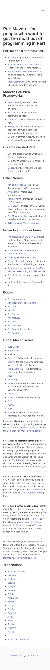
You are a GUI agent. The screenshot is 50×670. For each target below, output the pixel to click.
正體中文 (11, 624)
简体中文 (11, 628)
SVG (9, 412)
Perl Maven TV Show (17, 216)
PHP (9, 401)
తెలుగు (10, 620)
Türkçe (10, 605)
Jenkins (11, 383)
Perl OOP (12, 306)
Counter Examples (16, 261)
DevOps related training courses (19, 557)
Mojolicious (13, 102)
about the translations (18, 639)
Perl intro (12, 321)
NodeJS (11, 397)
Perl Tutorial (13, 57)
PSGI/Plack (13, 126)
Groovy (11, 362)
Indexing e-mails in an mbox (21, 257)
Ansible (11, 354)
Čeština (11, 609)
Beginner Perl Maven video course (24, 64)
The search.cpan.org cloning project (25, 236)
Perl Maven (16, 655)
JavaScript (12, 379)
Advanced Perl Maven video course (25, 71)
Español (11, 582)
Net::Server (13, 198)
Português (12, 598)
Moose (10, 167)
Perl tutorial (30, 427)
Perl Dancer (13, 112)
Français (11, 586)
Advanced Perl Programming (21, 302)
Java (9, 375)
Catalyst (11, 119)
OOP (9, 153)
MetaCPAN (12, 205)
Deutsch (11, 575)
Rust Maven (13, 346)
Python (11, 405)
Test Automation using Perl (21, 81)
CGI (9, 136)
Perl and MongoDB (16, 184)
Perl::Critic (12, 275)
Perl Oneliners (14, 325)
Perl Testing (13, 333)
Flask (10, 358)
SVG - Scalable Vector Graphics (23, 223)
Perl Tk (11, 310)
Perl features (13, 317)
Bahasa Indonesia (16, 571)
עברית (10, 616)
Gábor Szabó (32, 655)
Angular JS (12, 350)
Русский (11, 613)
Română (11, 601)
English (11, 579)
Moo (9, 160)
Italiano (11, 590)
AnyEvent (12, 191)
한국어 (10, 631)
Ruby (10, 408)
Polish (10, 594)
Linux (10, 393)
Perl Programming (16, 299)
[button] (43, 9)
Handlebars (13, 368)
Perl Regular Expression (19, 329)
